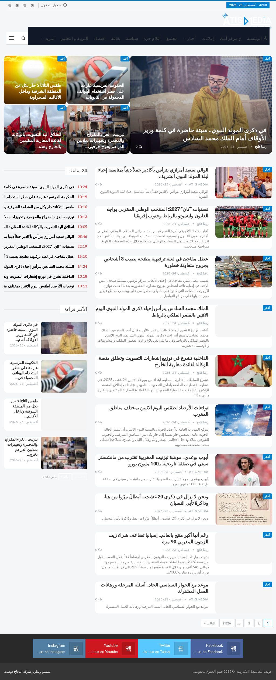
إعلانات (207, 38)
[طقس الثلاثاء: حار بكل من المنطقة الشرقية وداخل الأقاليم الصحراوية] (35, 80)
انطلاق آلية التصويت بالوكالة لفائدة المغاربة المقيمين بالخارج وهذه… (36, 140)
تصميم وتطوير (41, 672)
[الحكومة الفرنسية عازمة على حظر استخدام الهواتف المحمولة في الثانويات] (98, 80)
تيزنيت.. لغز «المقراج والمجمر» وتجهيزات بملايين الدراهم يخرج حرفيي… (100, 140)
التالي (210, 623)
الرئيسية (254, 38)
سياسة (132, 38)
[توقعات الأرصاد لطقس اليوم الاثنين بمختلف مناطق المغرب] (243, 420)
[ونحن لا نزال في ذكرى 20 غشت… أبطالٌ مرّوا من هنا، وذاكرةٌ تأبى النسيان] (243, 509)
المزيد (50, 38)
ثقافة (115, 38)
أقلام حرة (152, 38)
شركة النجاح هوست (18, 672)
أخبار (191, 38)
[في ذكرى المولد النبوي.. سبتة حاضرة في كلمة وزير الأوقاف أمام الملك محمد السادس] (201, 105)
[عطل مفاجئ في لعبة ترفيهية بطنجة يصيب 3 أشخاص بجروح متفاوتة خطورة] (243, 271)
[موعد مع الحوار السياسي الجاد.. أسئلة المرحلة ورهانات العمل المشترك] (243, 597)
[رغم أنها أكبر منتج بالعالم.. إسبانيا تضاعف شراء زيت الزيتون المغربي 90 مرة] (243, 548)
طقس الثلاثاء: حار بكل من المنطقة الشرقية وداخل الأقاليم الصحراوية (38, 91)
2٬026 (226, 623)
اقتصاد (99, 38)
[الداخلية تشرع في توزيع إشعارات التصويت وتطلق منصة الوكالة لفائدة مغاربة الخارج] (243, 371)
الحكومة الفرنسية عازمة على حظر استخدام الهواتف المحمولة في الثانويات (100, 91)
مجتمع (172, 38)
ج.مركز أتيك (230, 38)
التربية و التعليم (74, 38)
